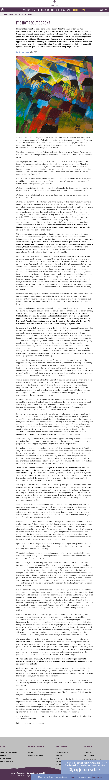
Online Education (62, 752)
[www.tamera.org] (54, 6)
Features (3, 755)
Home (6, 14)
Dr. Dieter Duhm (22, 52)
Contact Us (88, 752)
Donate (30, 752)
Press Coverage (5, 758)
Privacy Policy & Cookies (36, 773)
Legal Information (18, 773)
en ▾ (106, 10)
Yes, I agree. (97, 777)
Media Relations (89, 755)
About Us (26, 10)
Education (45, 10)
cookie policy (72, 777)
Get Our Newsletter (6, 761)
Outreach (55, 10)
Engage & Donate (79, 10)
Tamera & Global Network (8, 752)
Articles (58, 764)
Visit (68, 10)
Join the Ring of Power (35, 755)
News (63, 10)
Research (35, 10)
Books (58, 758)
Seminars (59, 755)
